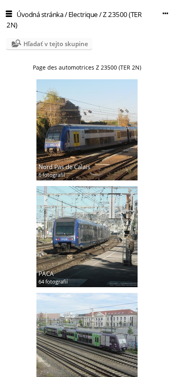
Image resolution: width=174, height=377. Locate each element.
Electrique (83, 14)
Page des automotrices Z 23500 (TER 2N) (87, 67)
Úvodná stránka (40, 14)
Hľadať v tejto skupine (55, 44)
